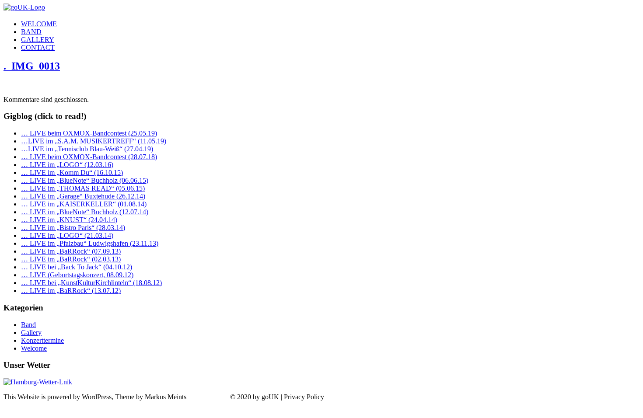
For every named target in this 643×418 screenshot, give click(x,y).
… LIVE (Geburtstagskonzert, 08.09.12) (77, 275)
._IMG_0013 (31, 66)
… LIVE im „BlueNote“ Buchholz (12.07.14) (84, 212)
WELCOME (39, 24)
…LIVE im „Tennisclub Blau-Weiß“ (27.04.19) (87, 149)
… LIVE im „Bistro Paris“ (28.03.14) (73, 227)
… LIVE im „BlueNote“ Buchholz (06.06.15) (84, 180)
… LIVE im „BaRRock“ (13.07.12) (71, 290)
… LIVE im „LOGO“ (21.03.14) (67, 235)
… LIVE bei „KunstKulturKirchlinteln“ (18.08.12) (91, 282)
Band (28, 324)
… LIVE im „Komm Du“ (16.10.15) (72, 172)
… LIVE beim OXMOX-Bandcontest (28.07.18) (89, 156)
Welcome (34, 348)
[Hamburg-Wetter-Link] (37, 382)
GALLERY (37, 39)
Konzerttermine (42, 340)
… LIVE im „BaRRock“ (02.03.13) (71, 259)
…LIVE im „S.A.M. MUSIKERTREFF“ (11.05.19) (93, 141)
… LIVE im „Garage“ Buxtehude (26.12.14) (83, 196)
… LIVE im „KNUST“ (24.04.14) (69, 219)
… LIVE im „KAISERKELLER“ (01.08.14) (84, 204)
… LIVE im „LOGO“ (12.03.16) (67, 164)
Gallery (31, 332)
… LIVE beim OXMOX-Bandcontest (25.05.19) (89, 133)
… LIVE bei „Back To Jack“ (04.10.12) (76, 267)
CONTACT (38, 47)
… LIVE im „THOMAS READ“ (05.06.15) (83, 188)
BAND (31, 31)
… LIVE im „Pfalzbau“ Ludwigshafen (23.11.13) (89, 243)
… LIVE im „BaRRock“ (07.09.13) (71, 251)
